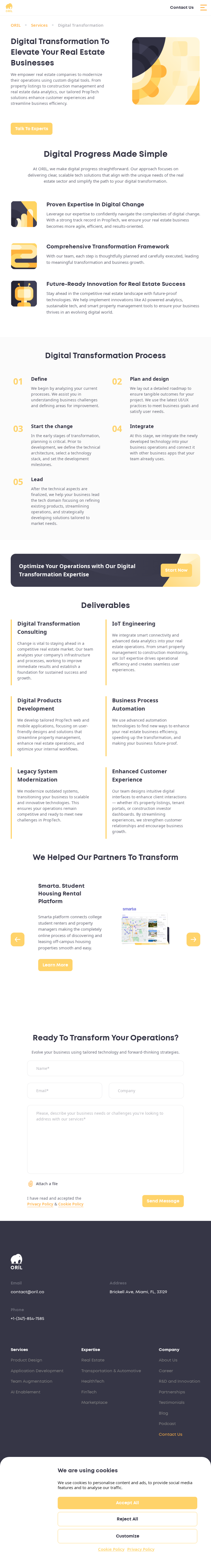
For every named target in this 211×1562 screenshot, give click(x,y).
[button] (17, 939)
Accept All (127, 1503)
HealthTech (92, 1381)
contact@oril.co (27, 1292)
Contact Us (182, 8)
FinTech (89, 1392)
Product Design (26, 1360)
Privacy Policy (140, 1549)
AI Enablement (25, 1392)
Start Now (176, 570)
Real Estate (92, 1360)
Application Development (37, 1371)
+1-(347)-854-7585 (27, 1319)
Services (39, 25)
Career (166, 1371)
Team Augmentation (31, 1381)
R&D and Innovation (179, 1381)
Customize (127, 1536)
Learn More (55, 965)
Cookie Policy (111, 1549)
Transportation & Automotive (111, 1371)
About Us (168, 1360)
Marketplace (94, 1403)
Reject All (127, 1519)
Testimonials (172, 1403)
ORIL (16, 25)
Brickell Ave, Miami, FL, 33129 (138, 1292)
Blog (163, 1413)
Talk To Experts (31, 129)
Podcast (167, 1424)
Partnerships (172, 1392)
